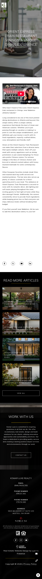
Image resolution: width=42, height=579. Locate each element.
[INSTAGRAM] (21, 540)
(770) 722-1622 (21, 502)
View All (21, 393)
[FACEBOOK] (16, 540)
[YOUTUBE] (26, 540)
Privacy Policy (30, 564)
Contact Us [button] (21, 455)
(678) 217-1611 (21, 493)
